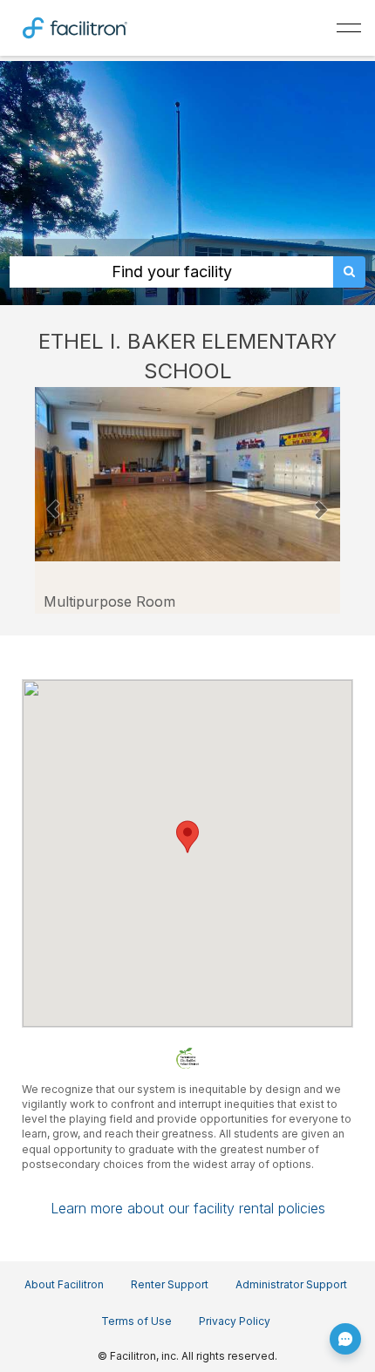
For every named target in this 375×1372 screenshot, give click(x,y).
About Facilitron (64, 1284)
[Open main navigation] (349, 28)
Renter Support (169, 1284)
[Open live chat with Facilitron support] (345, 1339)
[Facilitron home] (75, 26)
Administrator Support (291, 1284)
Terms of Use (136, 1321)
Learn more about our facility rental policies (188, 1208)
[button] (53, 500)
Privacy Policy (234, 1321)
